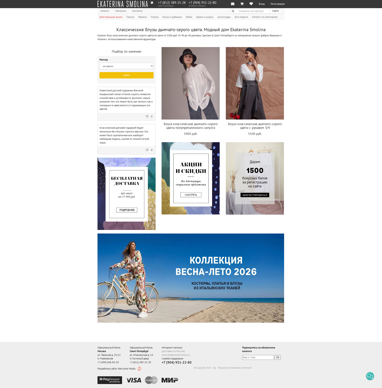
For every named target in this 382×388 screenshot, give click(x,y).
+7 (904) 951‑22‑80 (202, 2)
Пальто (130, 17)
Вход (262, 4)
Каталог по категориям (265, 17)
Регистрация (278, 4)
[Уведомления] (232, 4)
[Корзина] (242, 4)
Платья (155, 17)
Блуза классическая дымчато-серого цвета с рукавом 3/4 (255, 126)
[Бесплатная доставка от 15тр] (126, 194)
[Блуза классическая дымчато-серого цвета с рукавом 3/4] (255, 83)
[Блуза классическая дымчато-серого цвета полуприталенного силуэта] (191, 83)
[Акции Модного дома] (191, 178)
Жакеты (142, 17)
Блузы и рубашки (172, 17)
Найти (275, 11)
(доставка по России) (173, 351)
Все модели (241, 17)
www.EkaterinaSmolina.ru (176, 355)
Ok (277, 357)
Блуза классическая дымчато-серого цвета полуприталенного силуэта (191, 126)
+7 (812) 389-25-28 (172, 2)
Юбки (189, 17)
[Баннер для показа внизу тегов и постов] (190, 278)
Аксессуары (224, 17)
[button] (370, 376)
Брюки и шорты (204, 17)
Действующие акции (110, 17)
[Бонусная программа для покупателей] (255, 178)
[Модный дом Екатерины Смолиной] (123, 4)
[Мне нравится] (251, 4)
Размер (103, 59)
